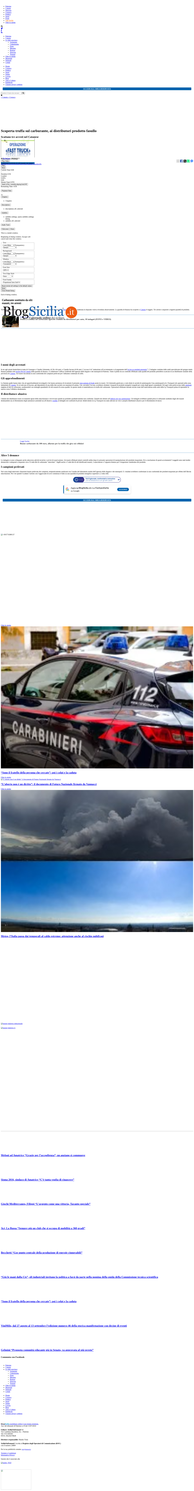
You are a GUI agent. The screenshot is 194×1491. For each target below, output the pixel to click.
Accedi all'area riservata (97, 500)
